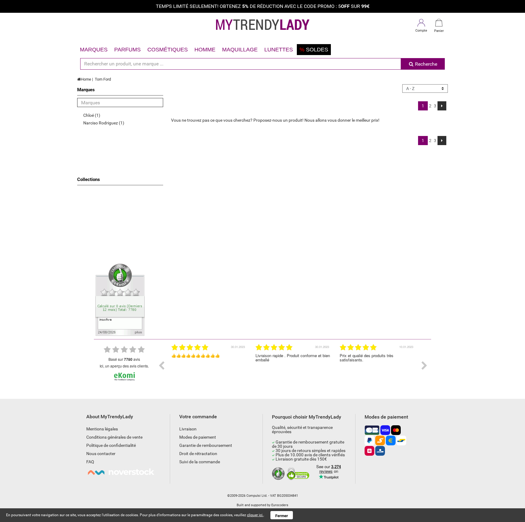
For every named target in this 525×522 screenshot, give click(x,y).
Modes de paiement (197, 437)
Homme (204, 50)
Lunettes (278, 50)
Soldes (314, 50)
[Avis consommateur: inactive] (120, 299)
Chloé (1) (91, 115)
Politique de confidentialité (111, 445)
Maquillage (240, 50)
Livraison (188, 428)
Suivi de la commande (199, 461)
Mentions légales (102, 428)
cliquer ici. (255, 515)
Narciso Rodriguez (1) (103, 122)
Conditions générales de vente (114, 437)
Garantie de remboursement (205, 445)
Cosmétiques (167, 50)
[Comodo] (299, 474)
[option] (209, 365)
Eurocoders (279, 505)
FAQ (90, 461)
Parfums (127, 50)
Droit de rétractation (198, 453)
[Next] (441, 105)
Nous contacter (100, 453)
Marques (94, 50)
